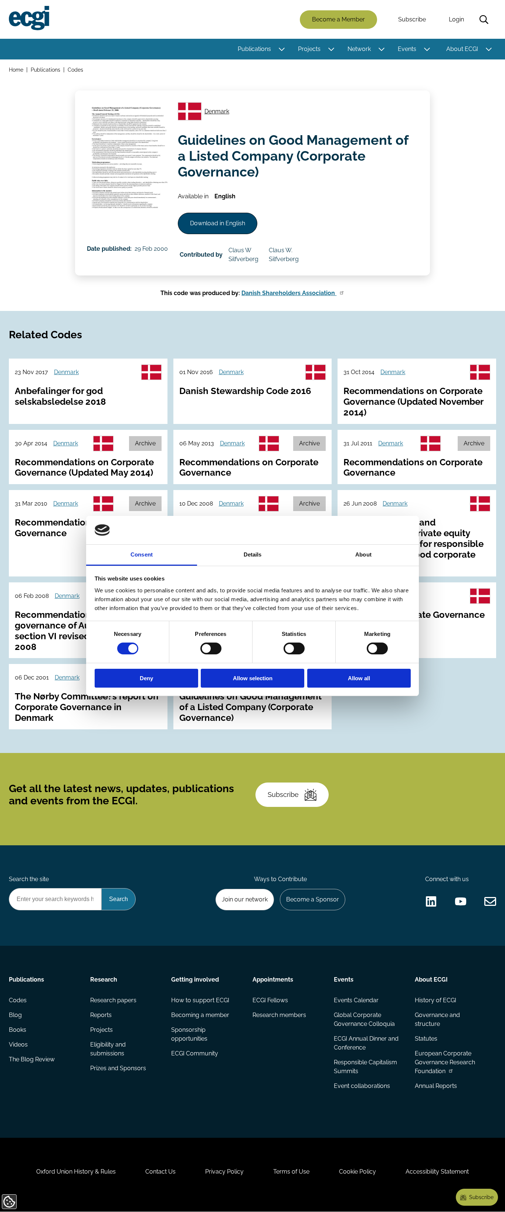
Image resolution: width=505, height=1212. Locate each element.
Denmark (216, 111)
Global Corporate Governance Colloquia (364, 1019)
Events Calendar (356, 1000)
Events (407, 48)
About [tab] (363, 554)
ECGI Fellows (270, 1000)
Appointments (273, 979)
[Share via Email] (490, 901)
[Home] (29, 18)
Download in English (217, 223)
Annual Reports (436, 1085)
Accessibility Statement (437, 1171)
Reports (101, 1014)
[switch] (210, 648)
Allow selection (252, 678)
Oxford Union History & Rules (76, 1171)
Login (456, 19)
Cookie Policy (357, 1171)
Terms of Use (291, 1171)
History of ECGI (435, 1000)
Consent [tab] (142, 554)
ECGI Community (194, 1053)
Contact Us (160, 1171)
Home (16, 69)
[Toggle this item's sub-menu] (281, 49)
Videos (18, 1044)
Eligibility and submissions (108, 1049)
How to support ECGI (200, 1000)
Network (359, 48)
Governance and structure (437, 1019)
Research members (279, 1014)
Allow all (359, 678)
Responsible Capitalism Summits (365, 1067)
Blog (15, 1014)
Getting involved (195, 979)
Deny (146, 678)
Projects (309, 48)
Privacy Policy (224, 1171)
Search (484, 19)
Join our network (245, 899)
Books (17, 1029)
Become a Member (338, 19)
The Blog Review (32, 1059)
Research (103, 979)
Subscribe (412, 19)
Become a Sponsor (312, 899)
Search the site (29, 879)
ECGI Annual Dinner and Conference (366, 1043)
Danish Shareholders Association (288, 293)
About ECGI (462, 48)
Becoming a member (200, 1014)
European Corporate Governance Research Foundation (445, 1062)
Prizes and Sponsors (118, 1068)
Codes (75, 69)
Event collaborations (362, 1085)
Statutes (426, 1038)
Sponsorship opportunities (189, 1034)
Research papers (113, 1000)
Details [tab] (253, 554)
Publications (254, 48)
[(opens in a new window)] (431, 901)
